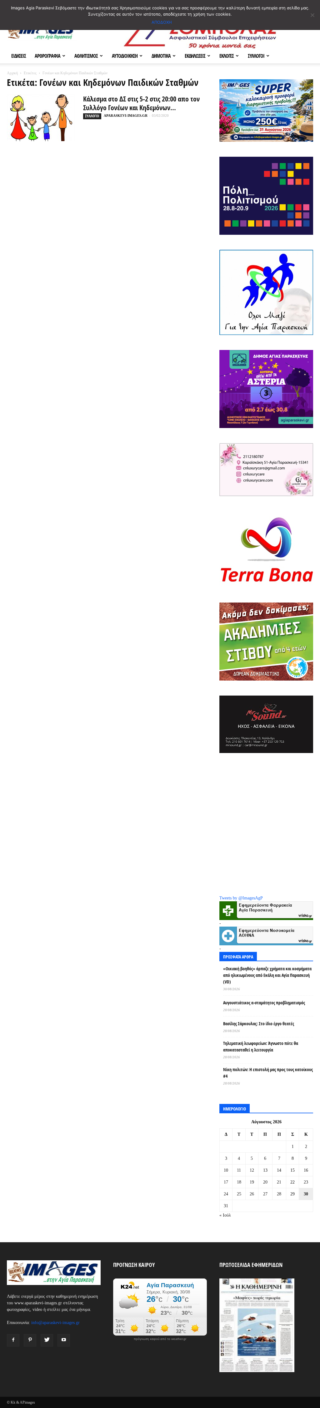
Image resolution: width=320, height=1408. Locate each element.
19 (252, 1182)
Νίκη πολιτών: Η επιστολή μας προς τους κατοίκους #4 (268, 1072)
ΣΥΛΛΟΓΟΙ (256, 55)
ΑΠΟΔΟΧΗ (162, 22)
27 (265, 1194)
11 (239, 1170)
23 (306, 1182)
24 (226, 1194)
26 (252, 1194)
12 (252, 1170)
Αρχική (12, 73)
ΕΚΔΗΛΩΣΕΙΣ (195, 55)
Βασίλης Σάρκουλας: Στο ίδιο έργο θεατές (258, 1023)
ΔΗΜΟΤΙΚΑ (161, 55)
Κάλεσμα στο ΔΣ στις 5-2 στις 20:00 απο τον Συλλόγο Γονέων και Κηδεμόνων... (141, 103)
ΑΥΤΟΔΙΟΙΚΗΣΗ (125, 55)
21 (279, 1182)
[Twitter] (47, 1340)
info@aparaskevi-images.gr (55, 1322)
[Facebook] (13, 1340)
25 (239, 1194)
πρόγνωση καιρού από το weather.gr (160, 1339)
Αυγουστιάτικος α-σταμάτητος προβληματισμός (264, 1003)
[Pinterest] (30, 1340)
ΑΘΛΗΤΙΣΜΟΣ (86, 55)
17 (226, 1182)
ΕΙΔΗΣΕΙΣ (18, 55)
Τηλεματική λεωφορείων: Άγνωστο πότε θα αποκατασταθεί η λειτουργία (260, 1046)
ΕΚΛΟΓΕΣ (226, 55)
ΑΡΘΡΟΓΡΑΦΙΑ (47, 55)
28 (279, 1194)
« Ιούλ (225, 1215)
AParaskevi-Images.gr (126, 115)
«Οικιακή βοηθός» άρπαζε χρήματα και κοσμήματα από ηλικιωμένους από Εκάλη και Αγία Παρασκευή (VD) (267, 975)
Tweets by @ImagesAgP (241, 898)
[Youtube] (64, 1340)
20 (265, 1182)
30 (306, 1194)
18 (239, 1182)
